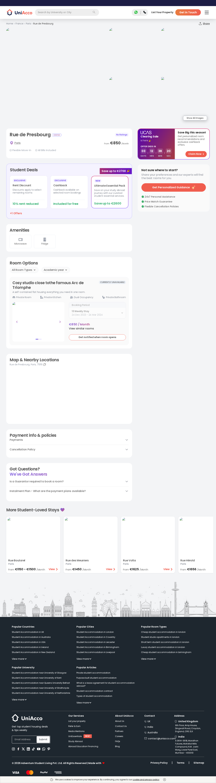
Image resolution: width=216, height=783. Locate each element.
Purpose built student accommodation (96, 677)
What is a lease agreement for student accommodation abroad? (105, 684)
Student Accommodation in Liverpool (95, 652)
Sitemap (199, 762)
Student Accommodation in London (95, 632)
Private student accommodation (93, 672)
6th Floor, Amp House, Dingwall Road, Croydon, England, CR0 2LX (188, 728)
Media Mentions (76, 731)
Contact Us (121, 726)
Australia (152, 732)
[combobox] (67, 12)
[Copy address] (44, 364)
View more (18, 659)
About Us (119, 721)
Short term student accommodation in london (165, 642)
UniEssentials (75, 736)
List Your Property (162, 12)
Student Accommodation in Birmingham (97, 647)
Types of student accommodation (94, 696)
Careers (119, 736)
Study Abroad (75, 741)
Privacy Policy (159, 762)
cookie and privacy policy (146, 779)
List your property (77, 721)
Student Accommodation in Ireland (30, 647)
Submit (43, 739)
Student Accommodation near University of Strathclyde (40, 687)
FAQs (117, 741)
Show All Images (195, 118)
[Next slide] (60, 322)
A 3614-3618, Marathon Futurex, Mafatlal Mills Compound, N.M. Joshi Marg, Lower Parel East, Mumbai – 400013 (186, 746)
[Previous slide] (17, 322)
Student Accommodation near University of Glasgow (39, 672)
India (150, 727)
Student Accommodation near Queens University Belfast (41, 682)
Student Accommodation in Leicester (95, 642)
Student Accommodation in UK (28, 632)
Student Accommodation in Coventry (95, 637)
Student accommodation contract (94, 691)
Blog (117, 746)
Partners (119, 731)
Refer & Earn (74, 726)
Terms (180, 762)
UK (148, 721)
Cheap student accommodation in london (163, 632)
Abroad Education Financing (83, 746)
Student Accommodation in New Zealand (33, 652)
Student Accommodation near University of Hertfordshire (41, 693)
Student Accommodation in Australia (31, 637)
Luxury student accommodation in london (163, 647)
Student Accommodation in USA (28, 642)
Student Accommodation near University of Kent (36, 677)
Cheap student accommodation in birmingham (166, 652)
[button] (81, 328)
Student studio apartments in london (160, 637)
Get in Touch (188, 12)
